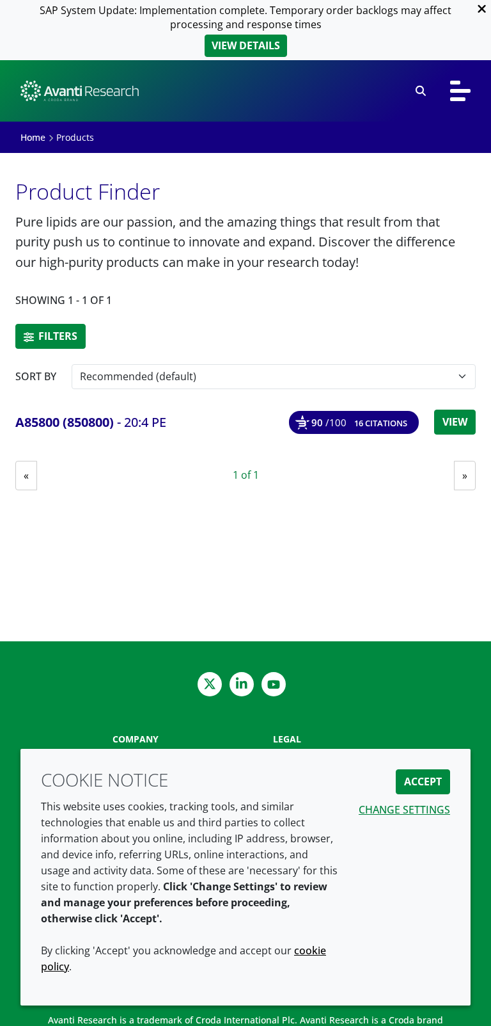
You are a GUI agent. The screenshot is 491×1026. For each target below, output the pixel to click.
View (454, 422)
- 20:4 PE (90, 422)
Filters (56, 336)
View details (246, 45)
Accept (423, 781)
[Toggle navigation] (460, 91)
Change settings (404, 810)
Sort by (35, 376)
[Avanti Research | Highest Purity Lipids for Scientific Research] (79, 91)
